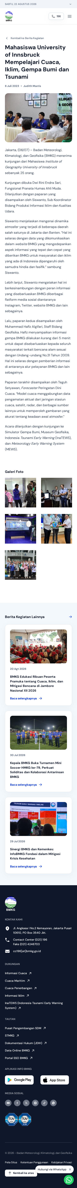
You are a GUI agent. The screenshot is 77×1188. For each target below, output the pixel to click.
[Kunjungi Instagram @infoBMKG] (35, 1103)
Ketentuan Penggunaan (34, 1162)
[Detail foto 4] (56, 529)
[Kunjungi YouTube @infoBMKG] (8, 1103)
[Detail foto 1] (20, 492)
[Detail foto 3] (20, 529)
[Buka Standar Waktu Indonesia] (70, 4)
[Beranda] (9, 16)
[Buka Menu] (69, 16)
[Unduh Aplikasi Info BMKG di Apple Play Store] (56, 1080)
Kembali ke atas (23, 1173)
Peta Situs (11, 1162)
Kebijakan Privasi (61, 1162)
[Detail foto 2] (56, 492)
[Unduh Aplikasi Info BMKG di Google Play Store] (21, 1080)
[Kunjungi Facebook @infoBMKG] (17, 1103)
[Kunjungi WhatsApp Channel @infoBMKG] (53, 1103)
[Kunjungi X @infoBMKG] (26, 1103)
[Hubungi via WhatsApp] (69, 1180)
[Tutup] (70, 1168)
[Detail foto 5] (20, 565)
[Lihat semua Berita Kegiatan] (69, 616)
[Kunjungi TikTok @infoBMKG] (44, 1103)
